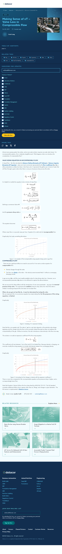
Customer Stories (40, 533)
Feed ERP (24, 486)
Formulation (24, 488)
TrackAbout (5, 505)
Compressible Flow (7, 52)
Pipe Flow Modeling (17, 65)
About (4, 533)
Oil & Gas (15, 61)
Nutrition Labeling (7, 498)
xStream (39, 495)
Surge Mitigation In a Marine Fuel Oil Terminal (45, 429)
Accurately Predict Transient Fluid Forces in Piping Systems (44, 455)
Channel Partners (21, 533)
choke (15, 277)
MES (3, 495)
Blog (6, 61)
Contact (30, 533)
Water (43, 61)
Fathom (51, 61)
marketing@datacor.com (41, 398)
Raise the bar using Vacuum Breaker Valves (15, 429)
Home (5, 10)
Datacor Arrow (23, 393)
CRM (3, 488)
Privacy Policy (6, 536)
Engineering (33, 61)
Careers (10, 533)
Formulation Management (9, 493)
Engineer (24, 61)
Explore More (53, 408)
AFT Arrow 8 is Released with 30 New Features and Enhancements (15, 455)
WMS (3, 507)
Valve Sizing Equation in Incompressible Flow (14, 50)
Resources (11, 10)
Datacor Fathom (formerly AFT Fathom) (35, 167)
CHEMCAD (40, 486)
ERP (3, 490)
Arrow (6, 65)
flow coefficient (48, 169)
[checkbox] (31, 106)
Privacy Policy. (20, 522)
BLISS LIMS (5, 486)
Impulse (39, 493)
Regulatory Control (7, 502)
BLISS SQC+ (5, 500)
